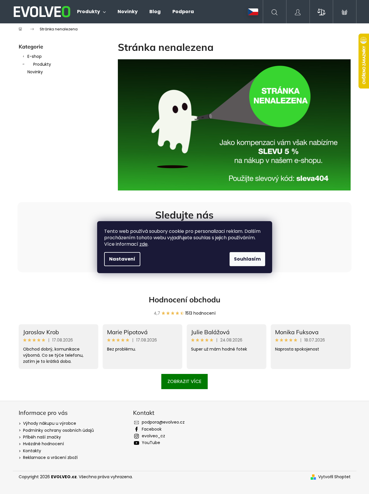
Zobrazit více (184, 381)
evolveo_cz (153, 436)
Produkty (42, 64)
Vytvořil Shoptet (334, 477)
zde (143, 244)
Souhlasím (247, 259)
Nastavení (122, 259)
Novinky (35, 72)
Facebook (152, 429)
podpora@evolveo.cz (163, 422)
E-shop (34, 56)
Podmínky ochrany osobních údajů (58, 430)
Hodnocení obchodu (185, 299)
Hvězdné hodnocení (43, 444)
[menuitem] (91, 11)
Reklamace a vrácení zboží (50, 457)
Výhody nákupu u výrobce (49, 423)
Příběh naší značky (42, 437)
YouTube (151, 443)
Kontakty (32, 451)
